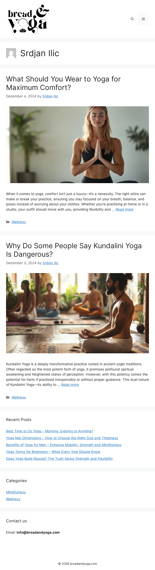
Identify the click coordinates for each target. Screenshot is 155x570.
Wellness (19, 222)
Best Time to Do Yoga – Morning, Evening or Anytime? (49, 431)
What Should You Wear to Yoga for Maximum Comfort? (63, 83)
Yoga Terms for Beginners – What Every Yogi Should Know (53, 452)
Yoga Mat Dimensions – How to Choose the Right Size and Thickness (62, 438)
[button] (132, 19)
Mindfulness (16, 492)
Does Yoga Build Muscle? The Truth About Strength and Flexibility (59, 459)
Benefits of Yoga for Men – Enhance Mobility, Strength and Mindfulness (63, 445)
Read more (124, 209)
